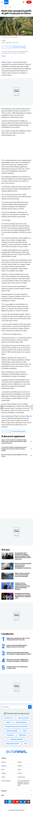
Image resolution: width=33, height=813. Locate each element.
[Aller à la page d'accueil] (6, 2)
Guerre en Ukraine (23, 718)
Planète (20, 766)
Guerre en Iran (8, 718)
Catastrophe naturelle (12, 743)
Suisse (25, 731)
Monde (20, 762)
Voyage (3, 773)
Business (3, 766)
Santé (19, 769)
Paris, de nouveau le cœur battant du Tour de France (14, 455)
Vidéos (3, 777)
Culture (20, 773)
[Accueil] (1, 6)
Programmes (21, 777)
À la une (5, 549)
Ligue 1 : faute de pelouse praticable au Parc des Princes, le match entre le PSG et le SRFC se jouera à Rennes (14, 441)
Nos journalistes (5, 780)
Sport (10, 6)
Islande (8, 722)
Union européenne (21, 722)
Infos (5, 6)
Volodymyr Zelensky (16, 739)
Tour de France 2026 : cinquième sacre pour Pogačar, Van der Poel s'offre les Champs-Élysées (14, 448)
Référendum (22, 735)
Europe (3, 762)
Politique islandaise (12, 731)
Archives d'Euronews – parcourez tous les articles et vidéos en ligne (24, 783)
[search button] (30, 707)
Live (29, 2)
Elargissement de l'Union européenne (16, 726)
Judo (25, 743)
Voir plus (3, 56)
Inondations (10, 735)
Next (2, 769)
